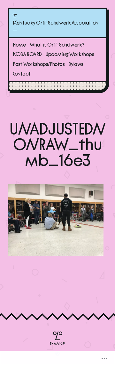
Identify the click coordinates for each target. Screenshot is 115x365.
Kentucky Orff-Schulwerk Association (55, 23)
